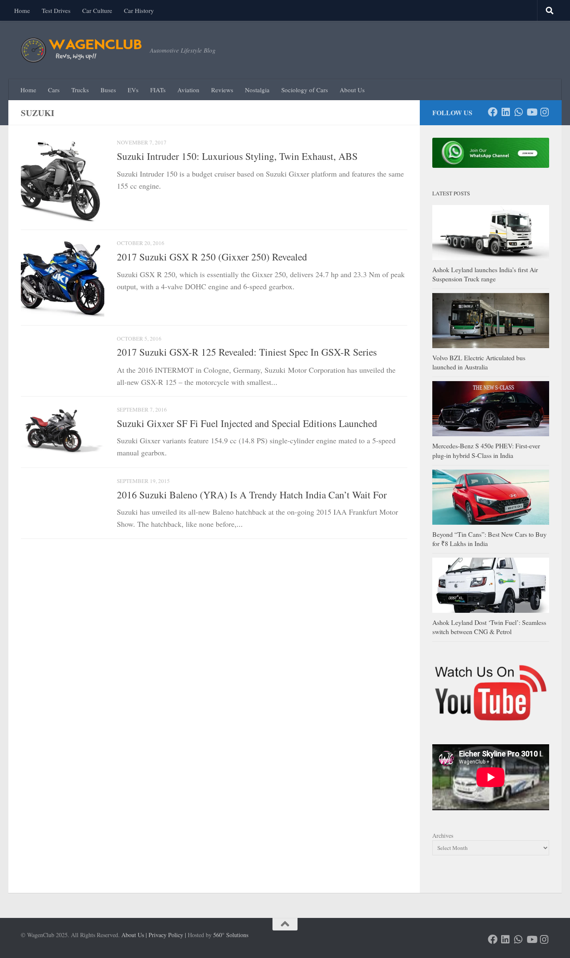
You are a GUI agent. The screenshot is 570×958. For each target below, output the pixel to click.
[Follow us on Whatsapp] (518, 112)
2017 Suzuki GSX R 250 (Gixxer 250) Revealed (212, 256)
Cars (54, 90)
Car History (139, 10)
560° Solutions (230, 935)
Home (22, 10)
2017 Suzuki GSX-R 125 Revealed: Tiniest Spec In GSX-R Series (247, 352)
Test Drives (56, 10)
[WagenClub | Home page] (81, 50)
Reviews (222, 90)
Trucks (80, 90)
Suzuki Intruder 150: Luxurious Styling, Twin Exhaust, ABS (237, 156)
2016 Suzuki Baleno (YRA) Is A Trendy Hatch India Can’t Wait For (252, 494)
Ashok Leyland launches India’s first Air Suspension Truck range (485, 274)
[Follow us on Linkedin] (505, 112)
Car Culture (97, 10)
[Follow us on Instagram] (544, 112)
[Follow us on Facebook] (492, 112)
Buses (108, 90)
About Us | (134, 935)
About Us (352, 90)
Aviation (188, 90)
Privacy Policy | (167, 935)
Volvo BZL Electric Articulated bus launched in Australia (478, 362)
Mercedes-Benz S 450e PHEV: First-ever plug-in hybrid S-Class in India (486, 450)
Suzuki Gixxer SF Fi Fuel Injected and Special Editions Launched (247, 423)
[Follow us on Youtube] (531, 112)
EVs (133, 90)
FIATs (158, 90)
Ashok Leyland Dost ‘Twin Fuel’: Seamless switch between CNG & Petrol (489, 627)
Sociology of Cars (304, 90)
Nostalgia (257, 90)
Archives (442, 835)
